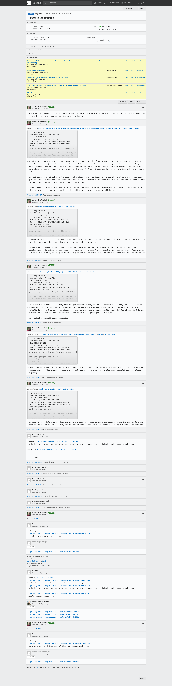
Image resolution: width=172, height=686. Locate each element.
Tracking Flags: (91, 37)
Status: (36, 37)
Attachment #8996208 (34, 260)
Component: (34, 28)
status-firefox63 (32, 561)
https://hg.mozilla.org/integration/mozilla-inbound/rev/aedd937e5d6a (58, 580)
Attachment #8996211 (34, 429)
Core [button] (42, 26)
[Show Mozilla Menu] (29, 3)
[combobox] (67, 3)
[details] (60, 441)
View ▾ (142, 8)
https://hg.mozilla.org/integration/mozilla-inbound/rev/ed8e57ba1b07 (58, 593)
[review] (75, 441)
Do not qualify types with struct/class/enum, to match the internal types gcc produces (56, 85)
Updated (35, 469)
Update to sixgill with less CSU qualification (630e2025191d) (47, 78)
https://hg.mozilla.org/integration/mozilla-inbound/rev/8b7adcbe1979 (58, 586)
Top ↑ (142, 678)
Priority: (95, 29)
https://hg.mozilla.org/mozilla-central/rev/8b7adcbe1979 (53, 614)
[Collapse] (143, 107)
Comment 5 (35, 384)
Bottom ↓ (122, 102)
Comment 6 (35, 437)
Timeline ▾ (140, 102)
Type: (96, 26)
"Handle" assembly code (35, 93)
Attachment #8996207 (34, 195)
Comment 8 (35, 544)
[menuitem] (98, 3)
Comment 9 (35, 573)
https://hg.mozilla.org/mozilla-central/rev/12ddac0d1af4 (53, 552)
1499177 (38, 629)
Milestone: (34, 39)
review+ (114, 61)
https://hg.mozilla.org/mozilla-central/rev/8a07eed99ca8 (53, 662)
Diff (132, 61)
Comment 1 (35, 124)
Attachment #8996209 (34, 323)
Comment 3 (35, 267)
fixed (108, 42)
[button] (140, 3)
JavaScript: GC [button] (45, 28)
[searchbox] (67, 3)
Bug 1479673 (39, 14)
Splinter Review (139, 61)
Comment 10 (36, 604)
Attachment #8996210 (34, 377)
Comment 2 (35, 202)
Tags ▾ (132, 102)
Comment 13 (36, 654)
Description (36, 108)
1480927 (35, 519)
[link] (52, 144)
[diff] (68, 441)
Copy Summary (129, 8)
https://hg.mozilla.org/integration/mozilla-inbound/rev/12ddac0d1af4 (58, 533)
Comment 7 (35, 526)
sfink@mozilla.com (45, 531)
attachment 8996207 (46, 441)
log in (38, 667)
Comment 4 (35, 330)
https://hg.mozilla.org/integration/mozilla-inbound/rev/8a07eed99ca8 (58, 643)
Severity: (108, 29)
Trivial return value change (36, 70)
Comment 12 (36, 636)
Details (126, 61)
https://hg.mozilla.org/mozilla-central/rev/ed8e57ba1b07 (53, 617)
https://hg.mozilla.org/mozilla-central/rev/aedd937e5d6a (53, 612)
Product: (35, 26)
